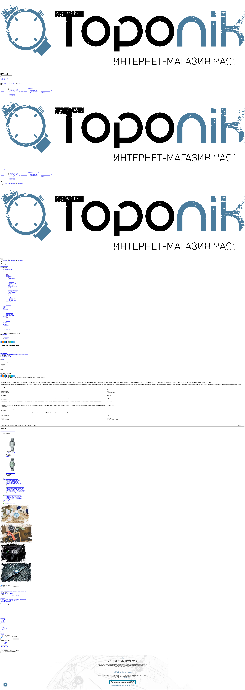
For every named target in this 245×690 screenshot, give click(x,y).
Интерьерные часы (14, 90)
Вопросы (2, 631)
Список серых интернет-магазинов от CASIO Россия (122, 685)
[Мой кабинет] (1, 84)
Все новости (3, 588)
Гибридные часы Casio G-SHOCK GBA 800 (10, 595)
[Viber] (8, 342)
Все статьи (3, 598)
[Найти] (1, 77)
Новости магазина (6, 585)
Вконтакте (7, 337)
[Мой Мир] (5, 342)
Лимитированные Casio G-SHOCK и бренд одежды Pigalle (13, 599)
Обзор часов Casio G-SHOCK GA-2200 (9, 600)
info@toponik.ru (5, 334)
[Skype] (12, 342)
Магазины (3, 621)
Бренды (2, 633)
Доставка (3, 627)
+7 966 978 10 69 (4, 78)
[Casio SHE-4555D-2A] (6, 356)
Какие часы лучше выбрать (6, 601)
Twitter (6, 338)
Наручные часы (14, 89)
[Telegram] (14, 342)
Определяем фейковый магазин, (128, 671)
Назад (7, 274)
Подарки (12, 92)
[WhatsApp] (10, 342)
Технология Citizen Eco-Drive (7, 593)
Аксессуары (12, 94)
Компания (8, 318)
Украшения (12, 91)
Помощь (2, 625)
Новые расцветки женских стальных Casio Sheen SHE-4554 (13, 591)
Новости (2, 620)
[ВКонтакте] (1, 342)
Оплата (2, 626)
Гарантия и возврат (5, 628)
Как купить (8, 311)
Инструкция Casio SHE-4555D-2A (8, 431)
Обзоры (2, 634)
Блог (2, 630)
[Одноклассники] (3, 342)
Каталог (7, 275)
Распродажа (12, 95)
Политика (3, 622)
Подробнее (8, 456)
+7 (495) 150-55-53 (126, 677)
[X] (6, 342)
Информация (3, 619)
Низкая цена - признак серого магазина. (122, 672)
